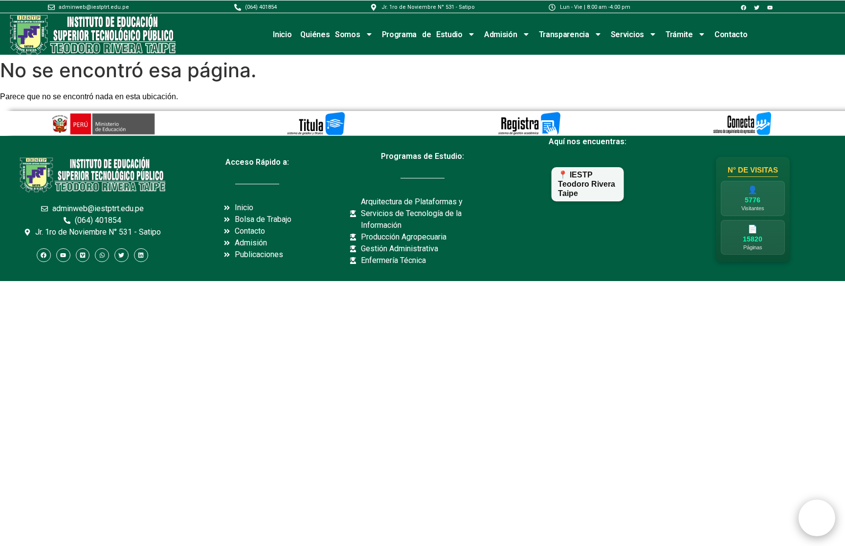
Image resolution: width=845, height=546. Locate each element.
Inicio (282, 34)
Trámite (679, 34)
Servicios (627, 34)
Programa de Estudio (422, 34)
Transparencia (564, 34)
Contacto (731, 34)
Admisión (500, 34)
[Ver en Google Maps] (588, 218)
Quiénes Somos (330, 34)
